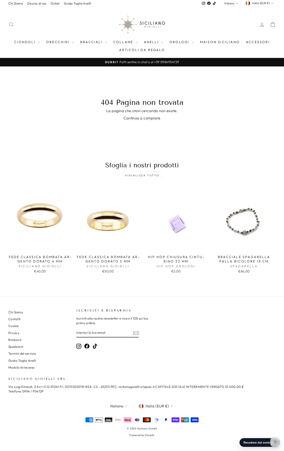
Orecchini (58, 42)
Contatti (14, 319)
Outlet (55, 3)
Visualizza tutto (142, 175)
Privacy (14, 333)
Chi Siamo (15, 3)
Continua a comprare (142, 118)
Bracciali (92, 42)
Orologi (180, 42)
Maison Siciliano (220, 42)
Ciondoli (25, 42)
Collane (124, 42)
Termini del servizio (22, 353)
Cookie (13, 326)
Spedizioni (15, 347)
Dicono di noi (36, 3)
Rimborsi (14, 340)
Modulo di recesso (21, 367)
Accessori (258, 42)
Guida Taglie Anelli (77, 3)
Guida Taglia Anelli (22, 361)
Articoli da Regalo (142, 50)
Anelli (152, 42)
